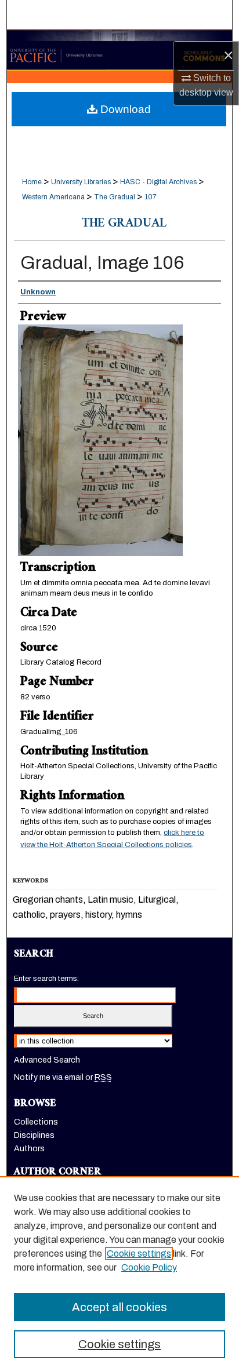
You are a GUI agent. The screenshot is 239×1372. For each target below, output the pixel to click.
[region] (119, 1274)
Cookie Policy (149, 1267)
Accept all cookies (119, 1307)
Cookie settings (139, 1253)
